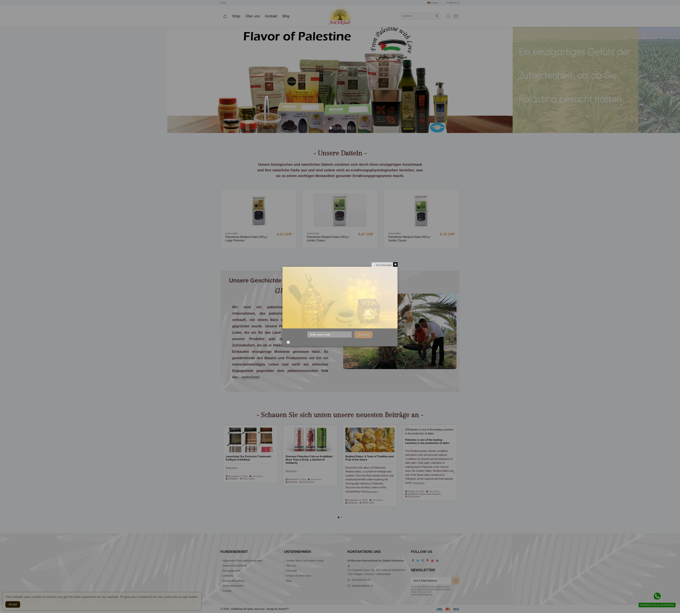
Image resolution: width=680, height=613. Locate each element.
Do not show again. (384, 265)
